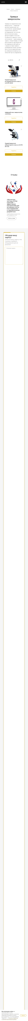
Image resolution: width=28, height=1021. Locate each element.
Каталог (12, 9)
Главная (7, 9)
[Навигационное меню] (26, 2)
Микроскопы (18, 9)
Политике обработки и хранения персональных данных (10, 1018)
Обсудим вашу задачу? (11, 236)
